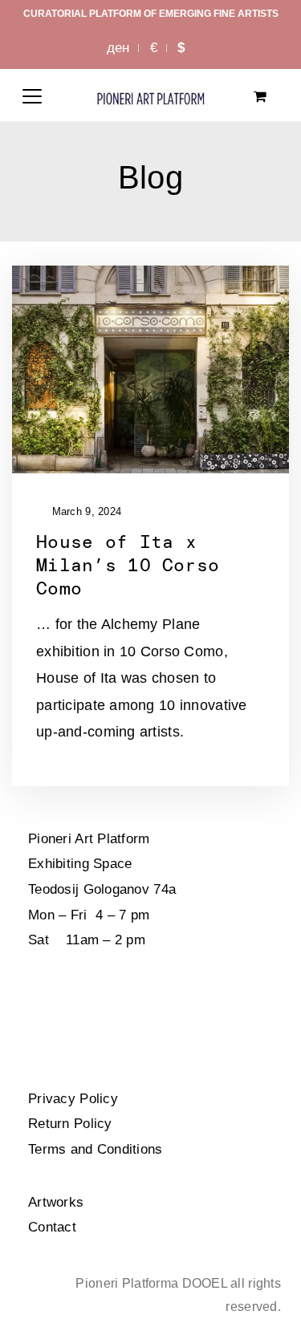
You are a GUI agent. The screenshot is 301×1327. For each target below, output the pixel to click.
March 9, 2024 (84, 511)
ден (118, 47)
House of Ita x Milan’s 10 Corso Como (127, 564)
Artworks (55, 1202)
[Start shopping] (262, 96)
